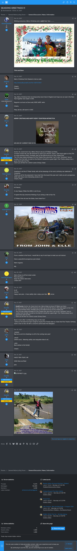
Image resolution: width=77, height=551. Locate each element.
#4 (75, 116)
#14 (75, 355)
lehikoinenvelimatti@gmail (29, 490)
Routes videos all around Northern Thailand (56, 483)
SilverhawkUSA (7, 10)
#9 (75, 253)
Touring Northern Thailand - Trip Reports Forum (57, 510)
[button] (3, 2)
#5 (75, 149)
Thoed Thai (46, 499)
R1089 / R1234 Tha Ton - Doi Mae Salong (55, 514)
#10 (75, 272)
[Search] (74, 2)
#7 (75, 185)
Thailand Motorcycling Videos (51, 487)
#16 (75, 390)
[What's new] (70, 2)
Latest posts (47, 479)
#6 (75, 169)
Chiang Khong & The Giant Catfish (53, 491)
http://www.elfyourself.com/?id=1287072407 (28, 82)
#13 (75, 329)
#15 (75, 371)
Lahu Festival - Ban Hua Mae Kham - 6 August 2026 (58, 506)
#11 (75, 287)
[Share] (73, 18)
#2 (75, 76)
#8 (75, 204)
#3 (75, 94)
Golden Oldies (47, 494)
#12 (75, 302)
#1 (75, 18)
